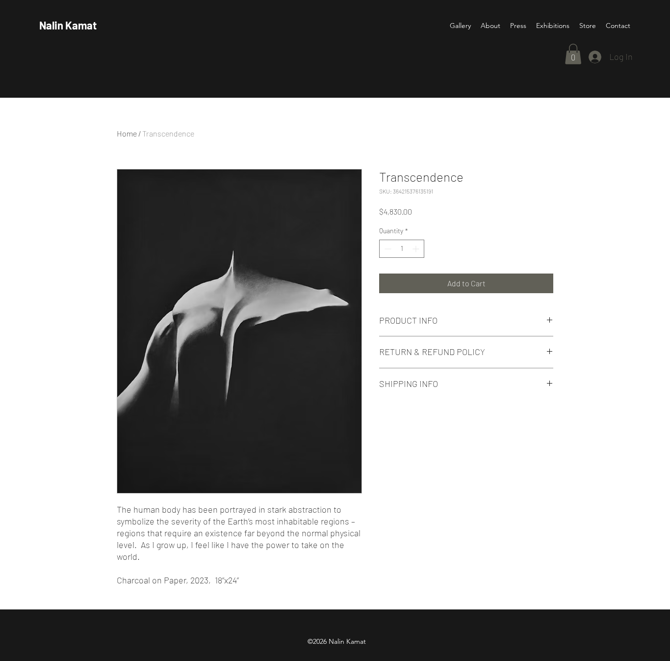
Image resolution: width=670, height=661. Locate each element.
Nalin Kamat (68, 25)
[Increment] (417, 248)
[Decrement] (387, 248)
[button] (573, 54)
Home (127, 133)
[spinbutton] (402, 248)
